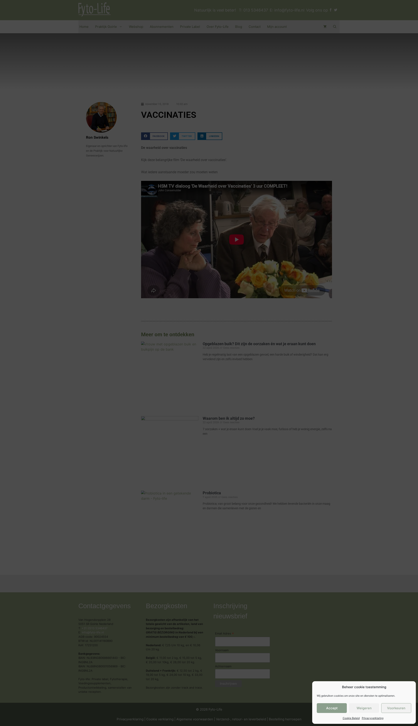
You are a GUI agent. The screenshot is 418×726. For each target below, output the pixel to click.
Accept (332, 708)
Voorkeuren (396, 708)
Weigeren (364, 708)
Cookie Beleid (351, 718)
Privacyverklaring (372, 718)
